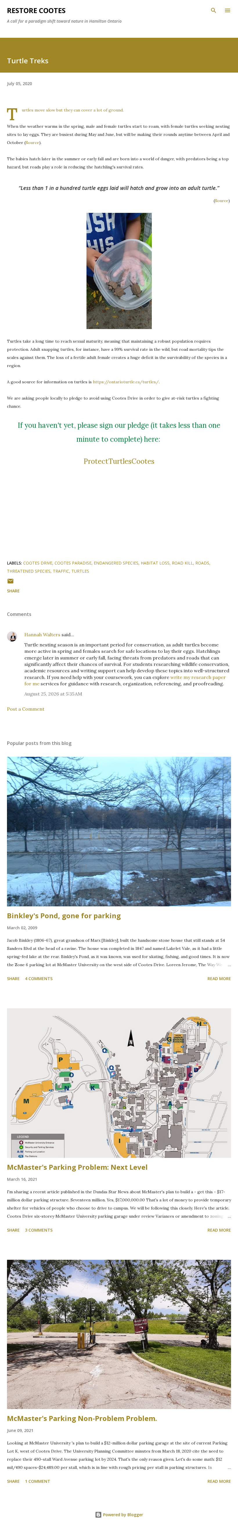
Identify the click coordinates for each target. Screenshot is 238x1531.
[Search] (213, 10)
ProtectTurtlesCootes (119, 461)
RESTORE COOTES (36, 10)
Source (32, 142)
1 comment (37, 1481)
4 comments (39, 978)
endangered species (116, 563)
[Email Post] (10, 583)
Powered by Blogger (122, 1514)
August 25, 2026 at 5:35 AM (53, 694)
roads (202, 563)
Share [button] (13, 591)
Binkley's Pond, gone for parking (64, 915)
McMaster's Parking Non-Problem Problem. (82, 1418)
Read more (219, 978)
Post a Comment (25, 709)
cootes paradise (73, 563)
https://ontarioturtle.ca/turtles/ (126, 381)
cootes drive (37, 563)
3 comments (39, 1230)
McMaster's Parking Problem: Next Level (77, 1167)
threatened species (29, 571)
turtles (80, 571)
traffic (61, 571)
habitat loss (155, 563)
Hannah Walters (42, 634)
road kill (182, 563)
